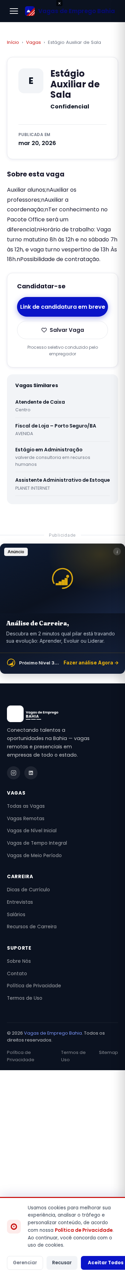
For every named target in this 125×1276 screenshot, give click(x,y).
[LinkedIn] (31, 772)
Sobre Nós (19, 961)
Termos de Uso (24, 998)
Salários (16, 914)
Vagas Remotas (25, 818)
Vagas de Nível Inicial (32, 830)
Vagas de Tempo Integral (37, 843)
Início (13, 42)
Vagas (33, 42)
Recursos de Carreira (32, 926)
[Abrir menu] (14, 11)
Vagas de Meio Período (34, 855)
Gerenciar (25, 1262)
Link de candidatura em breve (62, 307)
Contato (17, 973)
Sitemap (108, 1052)
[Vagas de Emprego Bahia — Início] (62, 714)
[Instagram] (13, 772)
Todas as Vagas (26, 806)
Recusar (62, 1262)
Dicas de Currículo (28, 889)
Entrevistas (20, 902)
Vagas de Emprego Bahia (53, 1033)
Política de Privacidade (34, 985)
